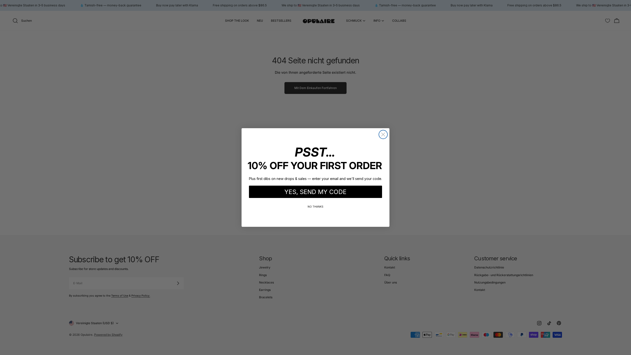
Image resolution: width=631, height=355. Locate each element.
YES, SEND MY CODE (315, 191)
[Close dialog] (383, 134)
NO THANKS (315, 206)
